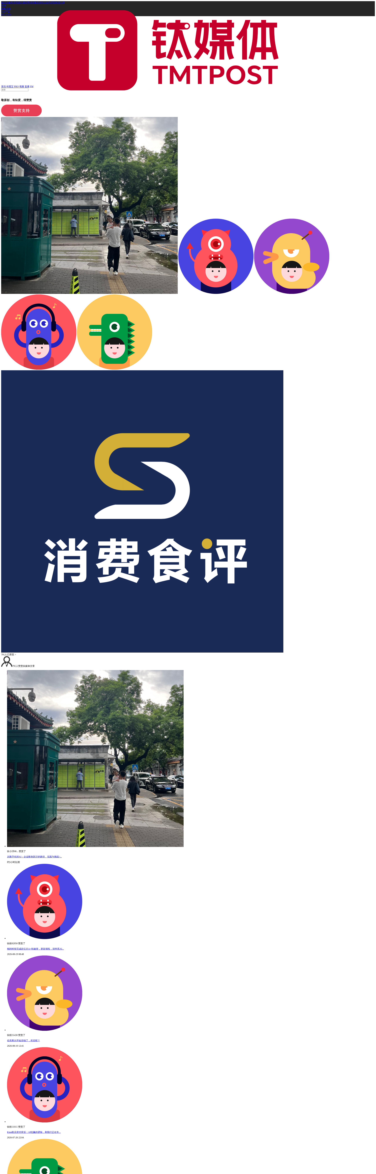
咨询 (17, 2)
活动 (22, 2)
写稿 (3, 5)
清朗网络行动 (58, 2)
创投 (13, 2)
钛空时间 (29, 2)
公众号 (47, 2)
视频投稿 (6, 8)
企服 (8, 2)
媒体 (3, 2)
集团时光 (38, 2)
